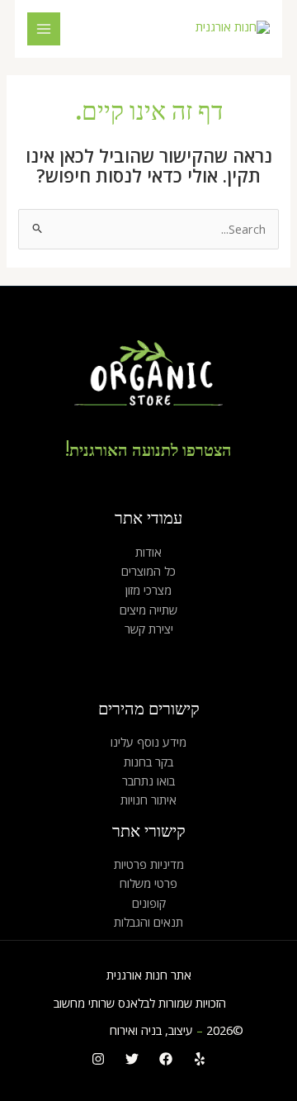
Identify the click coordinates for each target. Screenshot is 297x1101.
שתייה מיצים (148, 609)
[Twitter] (132, 1058)
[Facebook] (165, 1058)
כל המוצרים (148, 570)
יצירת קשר (149, 628)
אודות (148, 551)
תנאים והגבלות (148, 922)
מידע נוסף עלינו (148, 741)
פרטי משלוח (148, 883)
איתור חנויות (148, 799)
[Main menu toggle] (43, 28)
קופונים (149, 903)
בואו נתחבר (148, 780)
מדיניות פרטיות (149, 864)
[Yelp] (199, 1058)
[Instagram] (98, 1058)
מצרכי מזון (148, 589)
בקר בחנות (148, 761)
